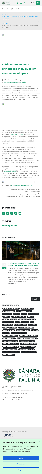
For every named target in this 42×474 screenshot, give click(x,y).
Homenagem (23, 319)
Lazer (17, 322)
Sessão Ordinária (8, 330)
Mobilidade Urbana (20, 325)
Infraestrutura (8, 322)
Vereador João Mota (9, 349)
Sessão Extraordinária (26, 327)
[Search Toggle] (32, 3)
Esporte (5, 319)
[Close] (39, 441)
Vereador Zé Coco (9, 355)
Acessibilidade (6, 9)
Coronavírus (7, 314)
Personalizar (21, 464)
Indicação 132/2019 (9, 171)
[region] (21, 456)
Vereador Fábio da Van (27, 341)
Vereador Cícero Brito (10, 336)
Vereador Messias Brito (26, 349)
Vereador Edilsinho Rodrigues (27, 338)
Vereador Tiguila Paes (29, 352)
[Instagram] (24, 3)
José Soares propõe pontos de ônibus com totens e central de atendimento (23, 264)
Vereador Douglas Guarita (28, 336)
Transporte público (23, 330)
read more (11, 283)
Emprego (30, 316)
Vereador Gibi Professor (29, 344)
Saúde (5, 327)
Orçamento (32, 325)
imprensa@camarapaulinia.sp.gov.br (21, 390)
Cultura (16, 314)
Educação (23, 82)
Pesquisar (6, 294)
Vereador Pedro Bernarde (11, 352)
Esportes (14, 319)
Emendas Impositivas (18, 316)
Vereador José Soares (28, 346)
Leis (32, 322)
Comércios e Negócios (24, 311)
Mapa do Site (16, 9)
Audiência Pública (8, 311)
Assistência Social (27, 308)
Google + (15, 213)
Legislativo (25, 322)
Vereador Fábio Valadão (10, 344)
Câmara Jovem (33, 314)
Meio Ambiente (7, 325)
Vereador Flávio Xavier (10, 341)
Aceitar (21, 458)
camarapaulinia (9, 225)
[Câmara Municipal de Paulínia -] (6, 3)
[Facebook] (17, 3)
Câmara (24, 314)
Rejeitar (21, 470)
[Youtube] (21, 3)
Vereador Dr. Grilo (9, 338)
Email (20, 213)
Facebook (3, 213)
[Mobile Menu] (38, 3)
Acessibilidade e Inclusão (11, 82)
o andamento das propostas (21, 185)
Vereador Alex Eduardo (18, 333)
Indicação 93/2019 (16, 134)
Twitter (7, 213)
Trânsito (6, 333)
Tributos (35, 330)
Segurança (12, 327)
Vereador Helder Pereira (10, 346)
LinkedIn (11, 213)
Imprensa (24, 80)
